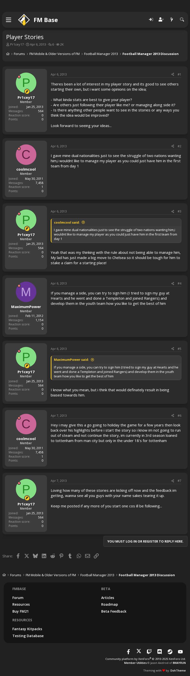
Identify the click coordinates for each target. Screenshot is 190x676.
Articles (107, 597)
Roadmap (109, 604)
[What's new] (171, 20)
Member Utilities (135, 663)
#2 (179, 146)
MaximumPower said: (71, 359)
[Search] (182, 20)
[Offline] (19, 76)
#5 (179, 349)
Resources (21, 604)
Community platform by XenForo (145, 659)
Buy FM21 (20, 611)
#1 (179, 74)
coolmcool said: (67, 222)
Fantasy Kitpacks (27, 628)
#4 (179, 283)
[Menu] (9, 20)
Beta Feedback (113, 611)
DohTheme (178, 670)
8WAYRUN (179, 663)
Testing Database (28, 635)
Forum (18, 597)
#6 (179, 416)
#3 (179, 211)
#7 (179, 481)
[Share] (172, 75)
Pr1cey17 (17, 44)
